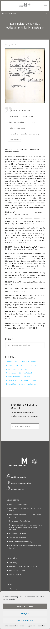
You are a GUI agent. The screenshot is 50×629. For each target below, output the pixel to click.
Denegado (25, 613)
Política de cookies (11, 626)
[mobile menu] (45, 5)
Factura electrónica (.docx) (20, 541)
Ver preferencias (25, 620)
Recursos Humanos (17, 534)
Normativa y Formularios (19, 521)
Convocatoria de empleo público (21, 483)
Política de (17, 570)
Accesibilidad (15, 574)
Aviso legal (13, 562)
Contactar (13, 589)
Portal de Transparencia (18, 477)
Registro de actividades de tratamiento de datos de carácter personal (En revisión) (26, 527)
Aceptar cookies (25, 606)
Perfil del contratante (18, 504)
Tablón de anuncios (17, 537)
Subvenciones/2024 (17, 490)
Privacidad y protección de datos (32, 626)
